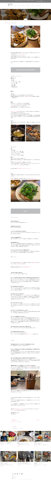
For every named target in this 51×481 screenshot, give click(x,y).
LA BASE (32, 5)
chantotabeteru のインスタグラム (19, 408)
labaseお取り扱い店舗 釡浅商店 (22, 462)
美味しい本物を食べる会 (18, 263)
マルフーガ (23, 295)
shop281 (32, 295)
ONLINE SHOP (38, 5)
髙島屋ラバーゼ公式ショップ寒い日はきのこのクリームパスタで (22, 443)
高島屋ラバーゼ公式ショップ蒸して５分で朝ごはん (38, 443)
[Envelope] (41, 1)
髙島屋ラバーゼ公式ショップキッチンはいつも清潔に (4, 463)
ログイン (18, 428)
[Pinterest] (17, 474)
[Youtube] (22, 474)
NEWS (20, 5)
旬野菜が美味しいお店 (27, 266)
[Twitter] (38, 1)
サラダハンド (18, 164)
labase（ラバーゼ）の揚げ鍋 (15, 111)
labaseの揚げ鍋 (30, 366)
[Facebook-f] (36, 1)
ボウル (28, 96)
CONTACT (13, 475)
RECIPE (23, 5)
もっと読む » (18, 465)
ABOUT (16, 5)
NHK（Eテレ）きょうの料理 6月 (5, 442)
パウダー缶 (12, 105)
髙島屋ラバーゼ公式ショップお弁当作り (38, 463)
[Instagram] (40, 1)
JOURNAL (28, 5)
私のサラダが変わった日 (32, 178)
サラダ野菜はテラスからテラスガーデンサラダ (23, 168)
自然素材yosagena (34, 262)
